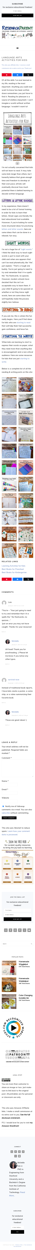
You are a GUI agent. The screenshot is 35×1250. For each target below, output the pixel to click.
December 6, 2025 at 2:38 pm (20, 715)
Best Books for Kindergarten (14, 572)
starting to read (24, 322)
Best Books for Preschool (13, 569)
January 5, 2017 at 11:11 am (16, 605)
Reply (4, 632)
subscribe (6, 813)
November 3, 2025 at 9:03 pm (16, 683)
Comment (7, 758)
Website (5, 798)
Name (5, 781)
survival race (13, 679)
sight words (26, 249)
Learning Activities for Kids (13, 566)
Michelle (15, 641)
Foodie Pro (19, 1244)
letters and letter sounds (12, 229)
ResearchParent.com (17, 32)
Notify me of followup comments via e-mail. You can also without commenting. (17, 809)
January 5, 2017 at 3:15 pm (19, 644)
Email (5, 789)
